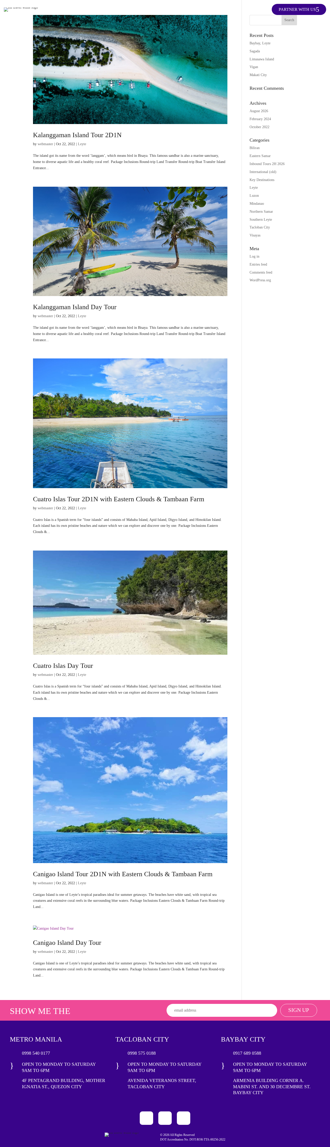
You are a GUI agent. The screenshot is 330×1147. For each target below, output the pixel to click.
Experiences (226, 10)
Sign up (298, 1010)
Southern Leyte (261, 220)
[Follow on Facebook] (146, 1118)
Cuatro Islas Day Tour (63, 665)
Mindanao (257, 204)
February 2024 (260, 119)
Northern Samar (261, 212)
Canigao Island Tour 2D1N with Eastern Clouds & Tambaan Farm (122, 874)
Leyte (82, 144)
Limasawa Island (262, 59)
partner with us (297, 9)
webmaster (45, 144)
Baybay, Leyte (260, 43)
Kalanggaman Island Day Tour (75, 307)
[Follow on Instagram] (165, 1118)
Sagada (255, 51)
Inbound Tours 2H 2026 (267, 164)
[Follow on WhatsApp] (183, 1118)
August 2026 (259, 111)
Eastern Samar (260, 156)
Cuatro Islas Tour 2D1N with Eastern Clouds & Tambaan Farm (118, 499)
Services (196, 10)
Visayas (255, 235)
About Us (256, 10)
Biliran (255, 148)
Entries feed (258, 264)
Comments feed (261, 272)
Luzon (254, 196)
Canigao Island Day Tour (67, 942)
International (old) (263, 172)
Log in (254, 256)
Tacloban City (260, 227)
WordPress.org (260, 280)
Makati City (258, 75)
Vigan (254, 67)
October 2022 (259, 127)
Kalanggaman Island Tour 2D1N (77, 135)
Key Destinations (161, 10)
